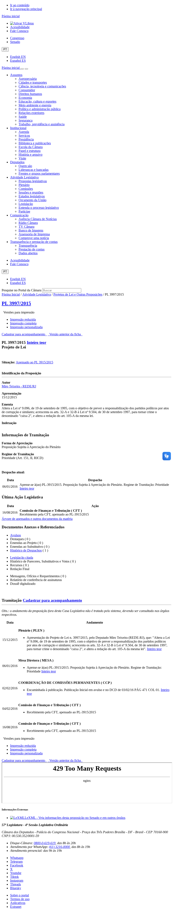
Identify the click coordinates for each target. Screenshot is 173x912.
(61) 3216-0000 (59, 847)
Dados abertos (28, 253)
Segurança (25, 120)
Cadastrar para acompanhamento (24, 334)
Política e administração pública (40, 109)
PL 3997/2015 (16, 303)
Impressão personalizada (26, 327)
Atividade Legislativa (24, 177)
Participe (24, 211)
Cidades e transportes (33, 82)
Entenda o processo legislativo (39, 207)
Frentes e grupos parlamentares (39, 173)
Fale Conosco (19, 31)
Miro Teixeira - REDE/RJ (19, 386)
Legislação (26, 204)
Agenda (24, 132)
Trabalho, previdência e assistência (42, 124)
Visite (22, 158)
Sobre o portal (19, 895)
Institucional (18, 128)
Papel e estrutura (30, 151)
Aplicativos (17, 903)
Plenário (24, 185)
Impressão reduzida (23, 319)
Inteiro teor (36, 342)
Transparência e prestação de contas (34, 242)
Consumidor (27, 90)
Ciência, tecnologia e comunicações (42, 86)
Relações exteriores (31, 113)
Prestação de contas (32, 249)
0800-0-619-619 (44, 843)
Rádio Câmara (28, 223)
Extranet (15, 906)
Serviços (24, 135)
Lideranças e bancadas (34, 169)
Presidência (26, 139)
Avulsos (15, 535)
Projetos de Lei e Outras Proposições (77, 294)
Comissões (26, 188)
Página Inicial (11, 294)
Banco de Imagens (31, 230)
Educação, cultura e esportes (37, 101)
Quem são (25, 166)
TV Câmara (26, 226)
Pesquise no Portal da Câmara (21, 290)
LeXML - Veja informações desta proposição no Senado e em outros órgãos (75, 818)
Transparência (28, 245)
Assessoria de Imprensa (34, 234)
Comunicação (19, 215)
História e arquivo (30, 154)
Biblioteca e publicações (35, 143)
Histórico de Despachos (26, 550)
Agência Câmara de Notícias (38, 219)
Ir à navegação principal (26, 9)
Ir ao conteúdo (19, 5)
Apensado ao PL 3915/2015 (34, 362)
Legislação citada (21, 557)
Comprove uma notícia (34, 238)
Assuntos (16, 75)
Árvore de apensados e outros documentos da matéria (37, 519)
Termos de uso (20, 899)
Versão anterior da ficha (65, 334)
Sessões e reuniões (31, 192)
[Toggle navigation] (22, 69)
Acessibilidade (20, 27)
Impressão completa (23, 323)
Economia (25, 97)
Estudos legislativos (32, 196)
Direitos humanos (30, 94)
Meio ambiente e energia (35, 105)
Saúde (23, 116)
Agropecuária (28, 78)
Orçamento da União (32, 200)
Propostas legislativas (33, 181)
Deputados (17, 162)
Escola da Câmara (31, 147)
